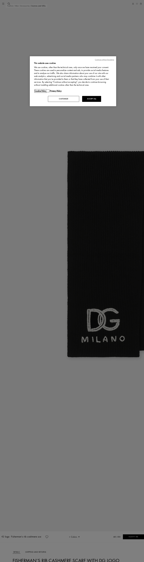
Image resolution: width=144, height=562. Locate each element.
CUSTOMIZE (63, 99)
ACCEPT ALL (91, 99)
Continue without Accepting (104, 59)
